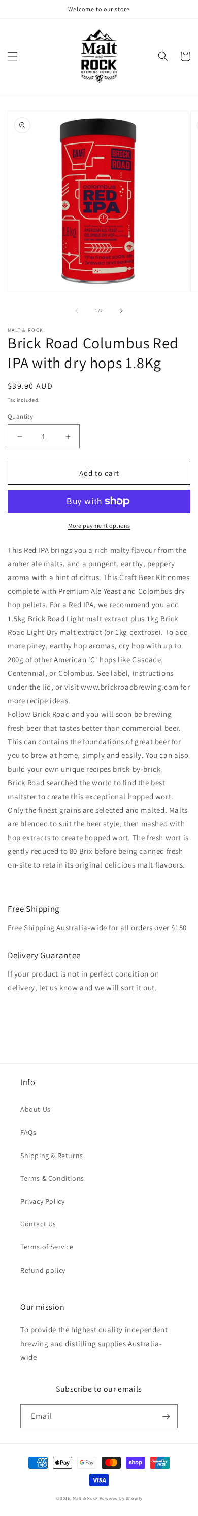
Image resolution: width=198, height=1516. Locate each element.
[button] (13, 56)
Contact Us (38, 1224)
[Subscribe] (166, 1416)
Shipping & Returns (51, 1155)
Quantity (20, 416)
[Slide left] (76, 311)
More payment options (99, 525)
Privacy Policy (42, 1201)
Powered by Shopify (121, 1498)
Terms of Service (47, 1246)
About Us (35, 1109)
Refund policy (42, 1270)
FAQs (28, 1132)
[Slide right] (121, 311)
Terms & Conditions (52, 1178)
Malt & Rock (85, 1498)
